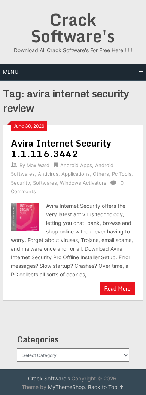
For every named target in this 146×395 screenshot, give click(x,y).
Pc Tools (121, 174)
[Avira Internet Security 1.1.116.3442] (25, 216)
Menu (10, 72)
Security (20, 183)
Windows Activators (83, 183)
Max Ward (38, 165)
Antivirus (48, 174)
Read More (117, 288)
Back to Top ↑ (106, 387)
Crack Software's (73, 27)
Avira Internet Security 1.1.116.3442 (61, 148)
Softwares (45, 183)
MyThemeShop (66, 387)
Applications (75, 174)
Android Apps (76, 165)
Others (101, 174)
